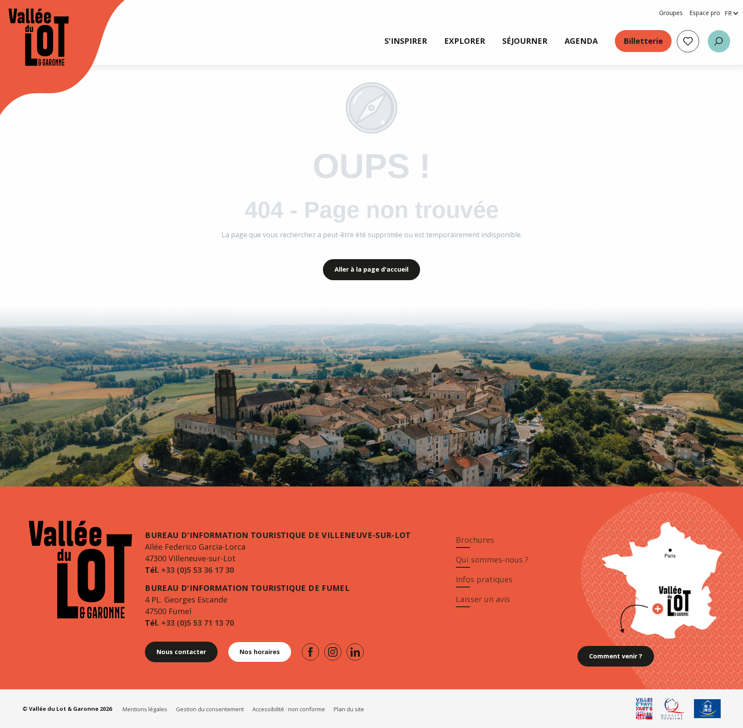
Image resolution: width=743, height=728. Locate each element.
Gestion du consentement (210, 709)
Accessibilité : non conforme (288, 709)
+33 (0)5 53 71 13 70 (197, 623)
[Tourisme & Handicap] (707, 708)
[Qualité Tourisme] (673, 708)
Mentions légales (145, 709)
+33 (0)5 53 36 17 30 (197, 570)
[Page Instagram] (332, 652)
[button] (719, 41)
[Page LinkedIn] (355, 652)
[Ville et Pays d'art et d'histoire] (644, 708)
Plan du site (349, 709)
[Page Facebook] (310, 652)
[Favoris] (688, 41)
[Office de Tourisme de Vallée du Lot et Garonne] (30, 37)
